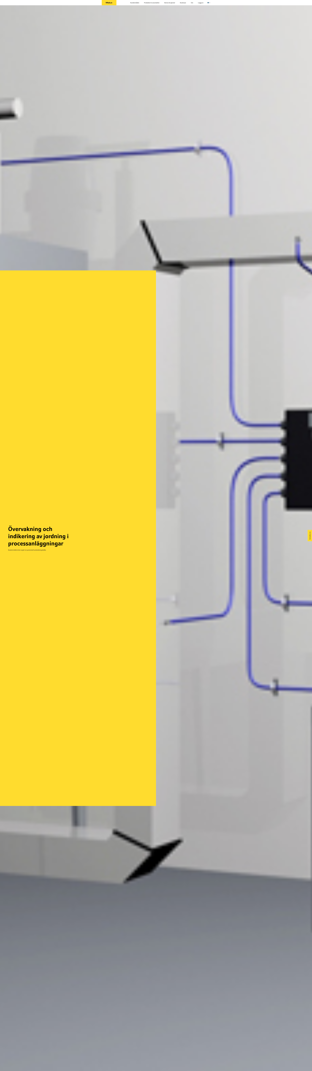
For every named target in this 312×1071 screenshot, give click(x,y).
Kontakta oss (310, 536)
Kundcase (183, 3)
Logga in (200, 3)
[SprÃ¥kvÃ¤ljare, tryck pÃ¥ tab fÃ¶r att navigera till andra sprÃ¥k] (208, 2)
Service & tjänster (169, 3)
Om (192, 3)
